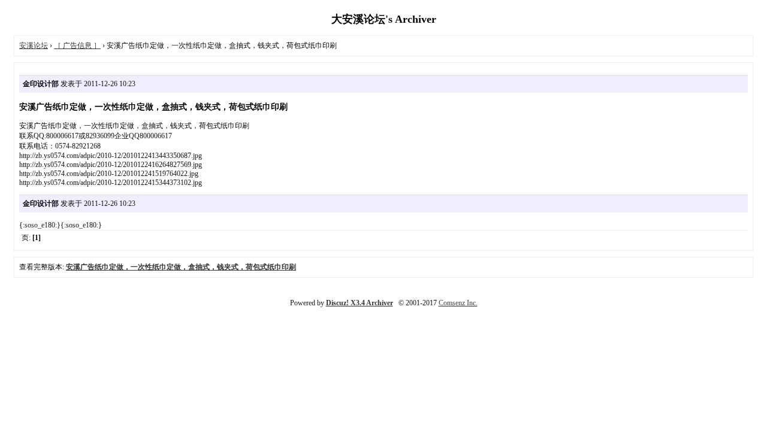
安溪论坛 (33, 45)
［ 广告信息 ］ (77, 45)
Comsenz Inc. (458, 303)
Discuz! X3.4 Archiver (359, 303)
